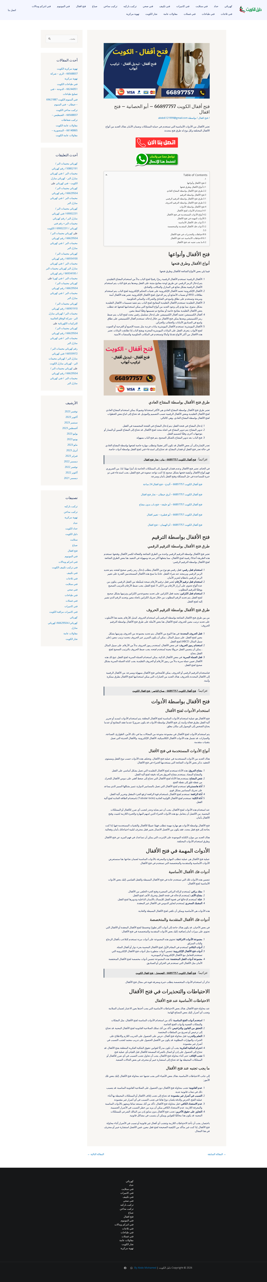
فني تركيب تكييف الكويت (65, 567)
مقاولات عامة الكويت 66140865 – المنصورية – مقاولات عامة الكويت (65, 130)
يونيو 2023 (72, 439)
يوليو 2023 (72, 433)
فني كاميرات (182, 6)
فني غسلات (190, 14)
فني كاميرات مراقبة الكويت (63, 611)
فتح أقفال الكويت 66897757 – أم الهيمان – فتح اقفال (175, 524)
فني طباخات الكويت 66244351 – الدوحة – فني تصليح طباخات (64, 89)
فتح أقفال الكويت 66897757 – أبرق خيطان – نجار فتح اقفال (171, 494)
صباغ (94, 6)
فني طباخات (208, 14)
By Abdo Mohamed (145, 1267)
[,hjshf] (131, 1268)
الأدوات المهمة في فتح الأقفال (190, 218)
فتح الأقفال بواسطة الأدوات (192, 206)
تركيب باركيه (130, 6)
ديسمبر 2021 (71, 478)
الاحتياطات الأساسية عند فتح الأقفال (187, 238)
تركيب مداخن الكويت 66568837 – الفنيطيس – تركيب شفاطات (65, 115)
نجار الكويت (151, 14)
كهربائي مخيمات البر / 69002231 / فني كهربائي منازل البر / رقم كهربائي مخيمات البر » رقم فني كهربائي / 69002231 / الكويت (62, 218)
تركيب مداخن (110, 6)
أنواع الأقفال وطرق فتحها (191, 186)
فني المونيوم (63, 6)
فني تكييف (164, 6)
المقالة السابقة (217, 1154)
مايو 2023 (72, 444)
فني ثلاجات (226, 14)
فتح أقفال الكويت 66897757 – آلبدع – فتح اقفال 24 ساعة (172, 484)
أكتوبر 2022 (72, 472)
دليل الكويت (71, 534)
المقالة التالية (95, 1154)
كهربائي (228, 6)
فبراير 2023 (71, 456)
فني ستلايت (202, 6)
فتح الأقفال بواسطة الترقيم (192, 194)
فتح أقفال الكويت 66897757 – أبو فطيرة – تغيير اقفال (174, 514)
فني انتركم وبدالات (41, 6)
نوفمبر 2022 (71, 467)
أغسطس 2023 (70, 428)
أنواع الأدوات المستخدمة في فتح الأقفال (185, 214)
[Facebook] (125, 1268)
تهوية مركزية (132, 14)
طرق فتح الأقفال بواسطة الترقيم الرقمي (184, 198)
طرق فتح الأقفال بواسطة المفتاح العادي (185, 190)
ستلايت (74, 539)
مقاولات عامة (170, 14)
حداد (216, 6)
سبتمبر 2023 (71, 422)
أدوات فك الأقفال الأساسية (190, 222)
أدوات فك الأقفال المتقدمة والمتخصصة (185, 226)
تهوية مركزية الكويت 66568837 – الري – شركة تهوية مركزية (64, 73)
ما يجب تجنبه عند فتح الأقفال (190, 242)
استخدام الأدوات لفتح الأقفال (190, 210)
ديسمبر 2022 (71, 461)
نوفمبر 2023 (71, 411)
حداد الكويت (71, 528)
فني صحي (148, 6)
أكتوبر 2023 (72, 417)
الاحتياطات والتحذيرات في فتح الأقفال (187, 234)
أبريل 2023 (72, 450)
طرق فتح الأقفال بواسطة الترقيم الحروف (184, 202)
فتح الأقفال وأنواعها (195, 182)
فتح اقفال (81, 6)
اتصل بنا (12, 10)
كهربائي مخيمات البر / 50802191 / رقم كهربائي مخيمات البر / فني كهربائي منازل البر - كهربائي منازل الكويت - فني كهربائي (64, 173)
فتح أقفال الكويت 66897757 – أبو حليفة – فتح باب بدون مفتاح (170, 504)
